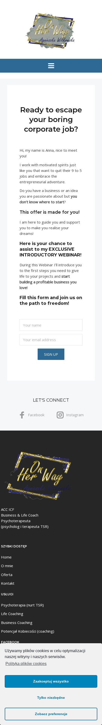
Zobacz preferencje (51, 714)
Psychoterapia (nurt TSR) (22, 604)
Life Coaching (12, 613)
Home (6, 557)
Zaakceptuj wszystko (51, 681)
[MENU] (51, 66)
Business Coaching (16, 622)
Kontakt (7, 583)
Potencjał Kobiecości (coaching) (27, 631)
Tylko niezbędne (51, 698)
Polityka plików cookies (26, 664)
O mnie (7, 565)
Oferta (6, 574)
